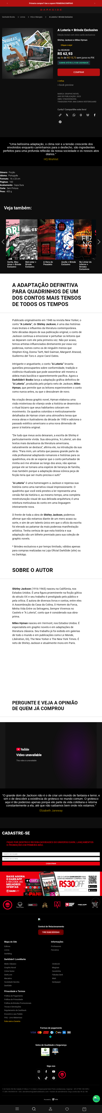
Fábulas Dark (57, 975)
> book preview (65, 85)
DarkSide (8, 985)
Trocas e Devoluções (12, 1007)
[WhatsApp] (96, 1098)
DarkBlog (8, 954)
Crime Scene (9, 971)
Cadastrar (51, 864)
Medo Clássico (10, 964)
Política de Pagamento (13, 996)
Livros (22, 17)
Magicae (55, 967)
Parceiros (55, 950)
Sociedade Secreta (11, 982)
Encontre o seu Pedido (13, 1014)
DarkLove (8, 975)
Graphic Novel (10, 967)
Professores (56, 946)
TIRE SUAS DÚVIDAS (51, 932)
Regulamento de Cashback (15, 1010)
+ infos (61, 81)
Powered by (47, 1099)
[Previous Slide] (7, 3)
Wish (54, 978)
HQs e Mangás (36, 17)
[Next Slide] (94, 3)
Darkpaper (56, 982)
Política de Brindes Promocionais (17, 1003)
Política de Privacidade (13, 999)
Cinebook (56, 964)
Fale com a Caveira (12, 1021)
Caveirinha (56, 971)
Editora (7, 946)
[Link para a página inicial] (9, 17)
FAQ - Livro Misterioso (13, 1018)
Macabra (8, 978)
